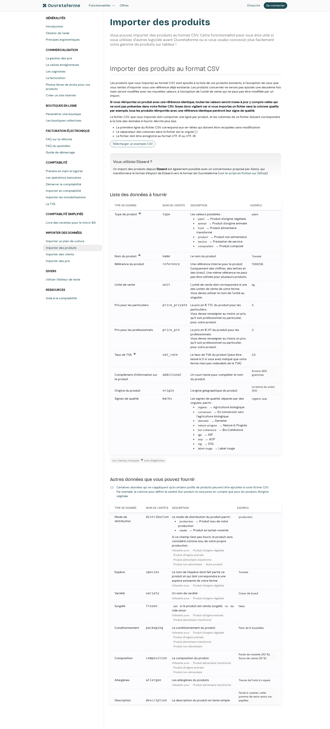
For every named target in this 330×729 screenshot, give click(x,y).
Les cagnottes (56, 71)
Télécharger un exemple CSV (132, 144)
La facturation (55, 78)
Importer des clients (60, 254)
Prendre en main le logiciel (64, 171)
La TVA (50, 204)
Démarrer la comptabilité (63, 184)
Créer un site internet (61, 95)
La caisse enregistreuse (62, 65)
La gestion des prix (59, 58)
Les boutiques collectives (63, 121)
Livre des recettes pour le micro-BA (71, 223)
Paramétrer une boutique (63, 114)
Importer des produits (61, 248)
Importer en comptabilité (63, 191)
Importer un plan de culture (65, 241)
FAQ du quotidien (58, 146)
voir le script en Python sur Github (243, 173)
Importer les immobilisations (66, 197)
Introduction (54, 26)
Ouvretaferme (64, 5)
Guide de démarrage (60, 152)
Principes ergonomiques (63, 40)
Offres (124, 5)
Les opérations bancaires (63, 178)
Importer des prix (58, 261)
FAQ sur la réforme (59, 139)
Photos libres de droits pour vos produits (68, 87)
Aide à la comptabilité (61, 298)
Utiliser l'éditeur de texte (63, 279)
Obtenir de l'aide (57, 33)
